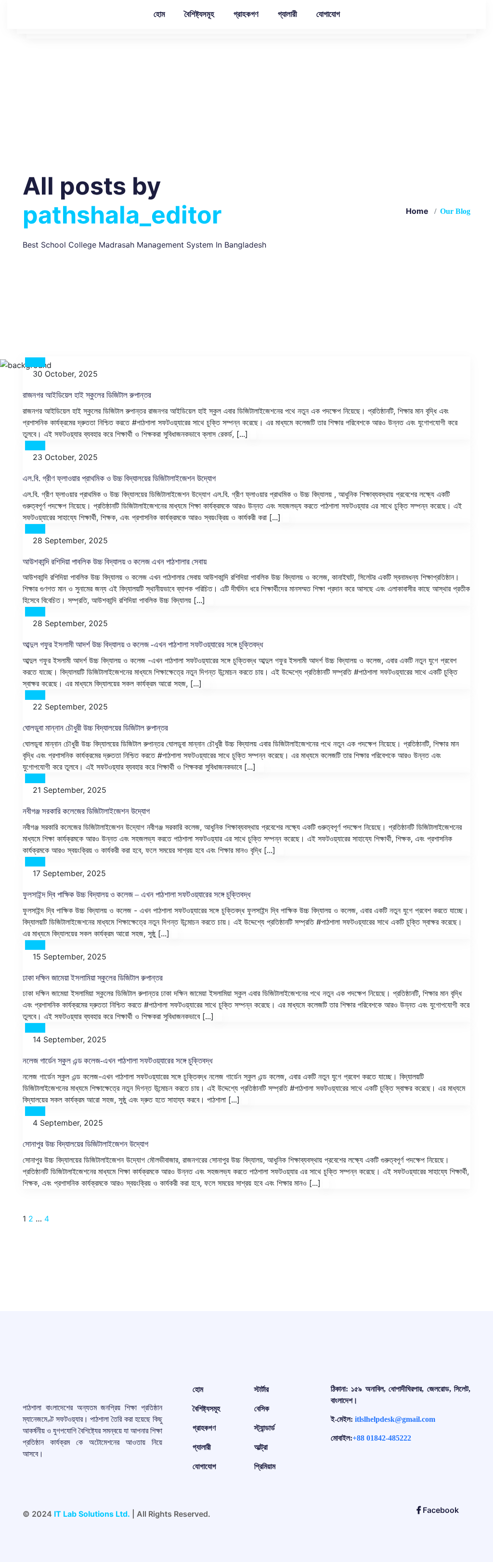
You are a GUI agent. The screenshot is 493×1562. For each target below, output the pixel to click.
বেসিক (261, 1408)
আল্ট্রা (261, 1447)
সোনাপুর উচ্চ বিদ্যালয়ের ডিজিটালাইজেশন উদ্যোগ (85, 1144)
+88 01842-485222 (381, 1438)
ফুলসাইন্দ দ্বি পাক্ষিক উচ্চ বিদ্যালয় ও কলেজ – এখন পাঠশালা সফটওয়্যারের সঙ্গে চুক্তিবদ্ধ (136, 894)
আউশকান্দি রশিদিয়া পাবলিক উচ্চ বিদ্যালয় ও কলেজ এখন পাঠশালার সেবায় (115, 561)
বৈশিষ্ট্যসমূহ (199, 14)
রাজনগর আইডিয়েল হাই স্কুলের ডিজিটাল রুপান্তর (87, 395)
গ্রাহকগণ (246, 14)
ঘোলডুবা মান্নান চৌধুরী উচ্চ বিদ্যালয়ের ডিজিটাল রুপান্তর (95, 728)
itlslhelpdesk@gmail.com (395, 1419)
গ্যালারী (287, 14)
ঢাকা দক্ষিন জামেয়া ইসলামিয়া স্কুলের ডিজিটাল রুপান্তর (93, 978)
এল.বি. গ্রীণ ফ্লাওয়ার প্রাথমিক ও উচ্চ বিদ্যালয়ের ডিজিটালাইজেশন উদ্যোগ (119, 478)
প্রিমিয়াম (264, 1466)
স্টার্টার (261, 1389)
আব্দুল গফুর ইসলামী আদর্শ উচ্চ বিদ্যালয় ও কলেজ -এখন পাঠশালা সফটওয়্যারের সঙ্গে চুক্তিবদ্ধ (143, 644)
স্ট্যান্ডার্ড (264, 1428)
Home (417, 211)
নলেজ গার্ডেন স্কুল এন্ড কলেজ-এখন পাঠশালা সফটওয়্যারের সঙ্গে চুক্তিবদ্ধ (117, 1060)
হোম (159, 14)
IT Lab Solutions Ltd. (92, 1514)
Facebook (440, 1510)
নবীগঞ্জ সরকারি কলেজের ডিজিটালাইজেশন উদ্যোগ (86, 811)
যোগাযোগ (328, 14)
